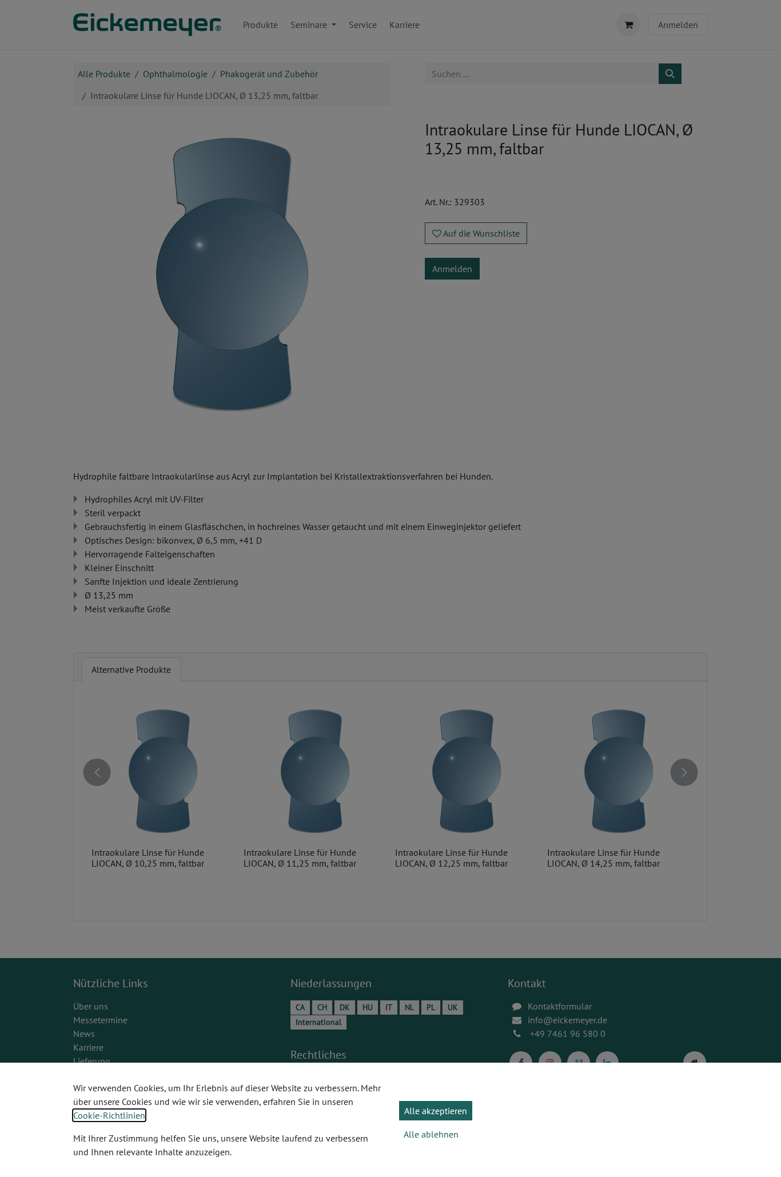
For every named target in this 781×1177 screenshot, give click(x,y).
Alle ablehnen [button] (431, 1134)
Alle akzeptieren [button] (435, 1110)
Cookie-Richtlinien (109, 1115)
